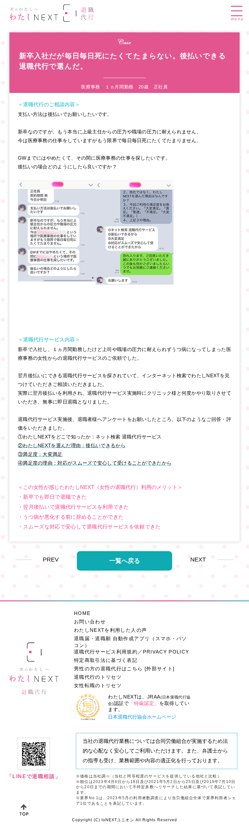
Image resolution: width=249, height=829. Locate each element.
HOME (82, 613)
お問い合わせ (90, 621)
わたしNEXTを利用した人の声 (110, 630)
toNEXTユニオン (117, 820)
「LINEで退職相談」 (34, 776)
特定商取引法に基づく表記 (105, 660)
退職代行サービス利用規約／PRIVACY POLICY (131, 651)
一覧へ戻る (124, 560)
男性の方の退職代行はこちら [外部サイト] (124, 668)
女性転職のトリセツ (98, 685)
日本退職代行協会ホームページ (142, 717)
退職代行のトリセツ (98, 677)
